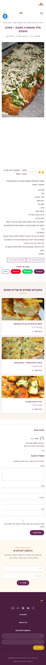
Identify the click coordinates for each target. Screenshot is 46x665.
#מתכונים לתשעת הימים (16, 260)
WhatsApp (27, 271)
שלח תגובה (37, 532)
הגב (43, 450)
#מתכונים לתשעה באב (35, 260)
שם (42, 486)
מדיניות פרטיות (23, 661)
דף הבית (40, 23)
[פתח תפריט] (41, 13)
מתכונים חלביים (32, 23)
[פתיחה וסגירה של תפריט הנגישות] (5, 16)
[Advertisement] (23, 145)
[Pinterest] (23, 608)
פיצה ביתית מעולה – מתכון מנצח (28, 362)
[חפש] (5, 13)
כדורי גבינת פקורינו (33, 401)
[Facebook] (33, 608)
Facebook (39, 271)
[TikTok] (18, 608)
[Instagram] (13, 608)
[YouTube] (28, 608)
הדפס (6, 271)
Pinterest (16, 271)
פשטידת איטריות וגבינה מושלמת (28, 323)
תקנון (31, 661)
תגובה (42, 466)
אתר (42, 509)
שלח (24, 583)
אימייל (41, 497)
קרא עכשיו (38, 331)
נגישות (15, 661)
